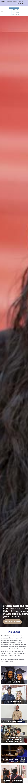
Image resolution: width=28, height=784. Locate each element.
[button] (2, 11)
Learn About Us (12, 622)
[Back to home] (14, 11)
